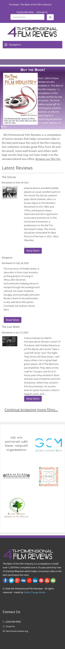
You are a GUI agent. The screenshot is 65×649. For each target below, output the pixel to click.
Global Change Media (35, 592)
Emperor (7, 257)
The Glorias (9, 177)
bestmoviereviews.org (17, 631)
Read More (33, 250)
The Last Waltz (11, 327)
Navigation (15, 44)
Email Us (42, 12)
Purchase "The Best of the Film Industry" (30, 4)
